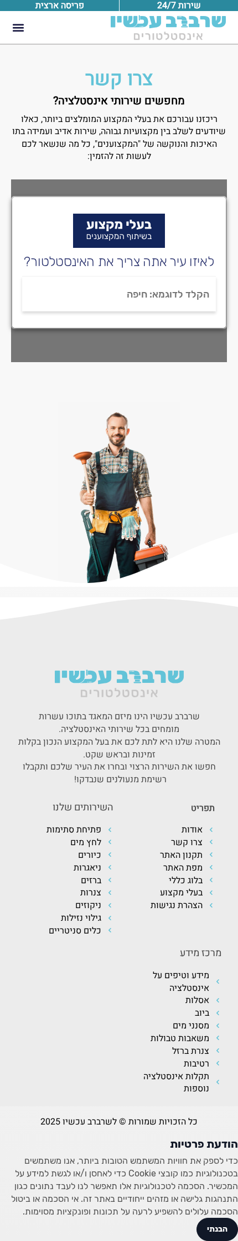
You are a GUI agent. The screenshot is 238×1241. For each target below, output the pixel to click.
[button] (18, 27)
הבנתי (217, 1229)
